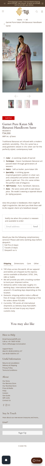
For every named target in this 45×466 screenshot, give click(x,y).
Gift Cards (6, 398)
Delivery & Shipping (9, 365)
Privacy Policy (7, 368)
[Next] (28, 96)
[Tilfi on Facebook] (3, 405)
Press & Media (7, 388)
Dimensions (19, 263)
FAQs (4, 391)
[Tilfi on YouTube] (9, 405)
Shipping (7, 263)
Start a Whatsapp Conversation (14, 344)
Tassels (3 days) (11, 247)
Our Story (6, 381)
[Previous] (16, 96)
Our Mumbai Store (9, 386)
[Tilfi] (22, 11)
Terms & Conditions (9, 370)
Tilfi (25, 446)
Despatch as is (11, 250)
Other (36, 263)
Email (5, 422)
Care (29, 263)
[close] (42, 3)
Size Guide (6, 395)
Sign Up (22, 432)
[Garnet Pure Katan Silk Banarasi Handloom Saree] (22, 62)
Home (19, 20)
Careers (5, 393)
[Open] (6, 460)
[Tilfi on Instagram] (6, 405)
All (27, 20)
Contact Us (6, 400)
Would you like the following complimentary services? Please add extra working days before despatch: (22, 240)
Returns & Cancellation (10, 363)
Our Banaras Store (9, 383)
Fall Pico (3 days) (11, 245)
